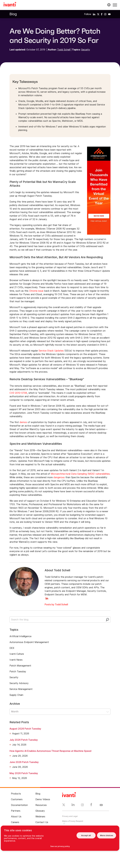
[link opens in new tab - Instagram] (82, 805)
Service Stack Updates (51, 350)
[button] (115, 4)
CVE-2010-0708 (18, 392)
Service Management (21, 689)
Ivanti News (16, 659)
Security (85, 49)
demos (23, 422)
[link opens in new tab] (94, 14)
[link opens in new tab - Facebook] (91, 805)
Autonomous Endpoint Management (29, 642)
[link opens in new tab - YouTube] (101, 805)
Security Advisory (19, 683)
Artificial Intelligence (20, 636)
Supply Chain (16, 694)
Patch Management (20, 665)
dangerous (59, 477)
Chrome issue (36, 290)
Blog (13, 14)
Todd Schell (63, 49)
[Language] (108, 5)
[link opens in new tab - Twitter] (63, 805)
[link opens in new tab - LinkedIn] (73, 805)
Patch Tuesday (18, 671)
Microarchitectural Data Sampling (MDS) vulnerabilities (80, 473)
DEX (12, 648)
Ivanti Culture (17, 653)
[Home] (10, 4)
